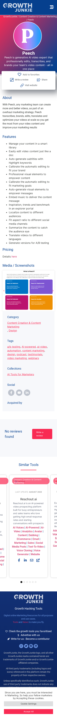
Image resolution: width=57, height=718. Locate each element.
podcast (21, 354)
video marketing (17, 358)
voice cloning (24, 550)
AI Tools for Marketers (20, 374)
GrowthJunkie (10, 16)
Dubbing (33, 535)
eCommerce (24, 539)
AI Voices (18, 527)
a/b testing (13, 346)
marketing (20, 543)
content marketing (33, 350)
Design (13, 330)
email (36, 539)
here (14, 256)
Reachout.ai (28, 499)
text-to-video (36, 546)
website (35, 554)
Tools (15, 622)
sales (31, 543)
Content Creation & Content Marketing (38, 16)
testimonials (35, 354)
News (25, 622)
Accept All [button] (29, 711)
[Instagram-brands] (21, 646)
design (11, 354)
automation (14, 350)
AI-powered (29, 346)
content (22, 535)
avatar (38, 531)
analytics (27, 531)
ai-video (42, 346)
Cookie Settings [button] (28, 703)
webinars (33, 358)
